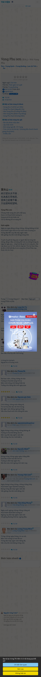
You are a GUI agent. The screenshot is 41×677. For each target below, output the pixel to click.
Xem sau (20, 669)
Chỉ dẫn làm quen (20, 665)
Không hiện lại (20, 673)
